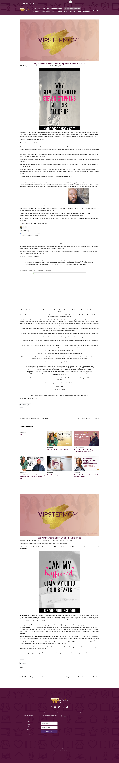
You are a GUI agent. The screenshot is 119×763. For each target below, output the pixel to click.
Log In (79, 11)
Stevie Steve (37, 154)
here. (33, 657)
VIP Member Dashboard (73, 8)
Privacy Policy (29, 734)
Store (21, 434)
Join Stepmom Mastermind (54, 8)
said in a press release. (73, 154)
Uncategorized (22, 432)
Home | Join (36, 8)
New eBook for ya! (53, 475)
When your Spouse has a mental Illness (29, 142)
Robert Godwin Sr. (51, 176)
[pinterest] (59, 707)
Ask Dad (75, 447)
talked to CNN (36, 328)
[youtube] (55, 707)
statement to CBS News (33, 256)
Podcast (60, 11)
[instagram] (63, 707)
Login (28, 729)
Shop (43, 8)
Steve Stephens (23, 154)
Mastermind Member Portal (42, 11)
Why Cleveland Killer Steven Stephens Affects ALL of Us (59, 63)
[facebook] (51, 707)
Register (28, 724)
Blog (65, 11)
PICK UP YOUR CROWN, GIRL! (57, 450)
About (53, 11)
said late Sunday (27, 159)
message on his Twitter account (65, 362)
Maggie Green (28, 328)
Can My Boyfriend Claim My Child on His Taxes (35, 418)
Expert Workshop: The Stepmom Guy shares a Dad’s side (85, 450)
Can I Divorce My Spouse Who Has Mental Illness (35, 677)
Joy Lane (51, 251)
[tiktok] (67, 707)
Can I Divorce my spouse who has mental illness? (32, 139)
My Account (86, 11)
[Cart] (97, 10)
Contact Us (72, 11)
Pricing (28, 721)
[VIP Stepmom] (25, 11)
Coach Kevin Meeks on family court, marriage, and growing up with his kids (32, 476)
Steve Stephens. (60, 248)
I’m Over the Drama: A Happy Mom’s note (86, 418)
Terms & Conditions (58, 750)
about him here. (69, 176)
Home (28, 719)
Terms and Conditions (28, 732)
